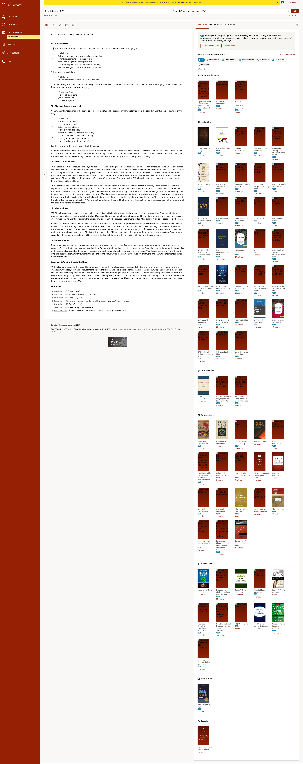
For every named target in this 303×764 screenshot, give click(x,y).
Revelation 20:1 (60, 307)
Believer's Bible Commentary (241, 442)
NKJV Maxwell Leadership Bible (204, 321)
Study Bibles (206, 122)
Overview (205, 721)
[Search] (295, 11)
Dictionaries (206, 564)
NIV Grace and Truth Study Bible (204, 219)
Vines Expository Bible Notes (241, 353)
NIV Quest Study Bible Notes (241, 219)
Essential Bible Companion (278, 442)
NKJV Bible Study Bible (204, 706)
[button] (289, 2)
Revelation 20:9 (60, 310)
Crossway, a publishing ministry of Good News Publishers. (140, 329)
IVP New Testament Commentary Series (261, 475)
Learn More (230, 46)
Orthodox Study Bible (222, 353)
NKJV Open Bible (241, 624)
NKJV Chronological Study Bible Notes (205, 287)
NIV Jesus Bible (222, 218)
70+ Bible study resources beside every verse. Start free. (161, 2)
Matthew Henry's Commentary (279, 474)
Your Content (230, 24)
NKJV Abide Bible (260, 250)
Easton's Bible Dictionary (240, 591)
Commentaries (207, 415)
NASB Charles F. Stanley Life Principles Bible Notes (278, 151)
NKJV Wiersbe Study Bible (259, 321)
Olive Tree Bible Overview (241, 510)
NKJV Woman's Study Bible (278, 321)
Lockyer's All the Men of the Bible (278, 591)
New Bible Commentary (221, 102)
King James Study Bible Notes (260, 149)
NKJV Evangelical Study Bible (241, 287)
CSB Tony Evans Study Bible (204, 149)
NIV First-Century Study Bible (279, 185)
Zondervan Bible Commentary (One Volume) (205, 543)
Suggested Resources (210, 75)
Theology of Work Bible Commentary (261, 510)
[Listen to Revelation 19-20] (73, 25)
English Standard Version (63, 325)
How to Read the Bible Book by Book (242, 474)
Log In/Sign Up (292, 2)
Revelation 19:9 (60, 291)
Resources (202, 24)
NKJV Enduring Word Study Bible (223, 287)
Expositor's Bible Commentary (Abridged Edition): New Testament (205, 104)
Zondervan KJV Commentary (240, 542)
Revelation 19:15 (61, 297)
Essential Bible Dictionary (259, 591)
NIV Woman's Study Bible (240, 251)
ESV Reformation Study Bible (241, 149)
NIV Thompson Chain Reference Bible (222, 252)
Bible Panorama (260, 441)
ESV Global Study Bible (223, 149)
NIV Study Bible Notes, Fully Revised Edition (204, 252)
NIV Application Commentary (222, 510)
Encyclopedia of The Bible (204, 398)
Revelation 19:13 (61, 294)
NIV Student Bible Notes (279, 219)
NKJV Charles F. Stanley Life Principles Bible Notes (278, 253)
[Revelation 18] (45, 174)
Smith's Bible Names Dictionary (261, 625)
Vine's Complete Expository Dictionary (278, 626)
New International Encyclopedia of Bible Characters (223, 399)
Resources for (212, 55)
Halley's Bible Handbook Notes (222, 474)
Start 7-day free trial (211, 46)
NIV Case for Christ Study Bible (242, 185)
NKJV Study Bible (241, 320)
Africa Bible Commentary (203, 442)
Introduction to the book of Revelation (205, 748)
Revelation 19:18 (61, 301)
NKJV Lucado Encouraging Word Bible (261, 288)
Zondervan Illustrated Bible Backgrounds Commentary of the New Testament (224, 545)
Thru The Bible (278, 509)
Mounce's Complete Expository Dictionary (239, 104)
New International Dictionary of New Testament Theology (223, 627)
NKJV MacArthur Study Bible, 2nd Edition (278, 288)
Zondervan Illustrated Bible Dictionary (204, 662)
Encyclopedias (207, 370)
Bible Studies (207, 678)
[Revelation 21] (191, 174)
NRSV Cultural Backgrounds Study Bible (205, 354)
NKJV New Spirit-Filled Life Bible (222, 321)
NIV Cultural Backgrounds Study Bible (261, 186)
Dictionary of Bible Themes (205, 591)
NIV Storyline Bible (261, 218)
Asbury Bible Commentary (221, 442)
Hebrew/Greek (216, 24)
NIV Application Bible (204, 185)
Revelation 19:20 (61, 304)
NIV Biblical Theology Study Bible (222, 186)
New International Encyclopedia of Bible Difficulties (242, 399)
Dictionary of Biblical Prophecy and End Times (223, 592)
